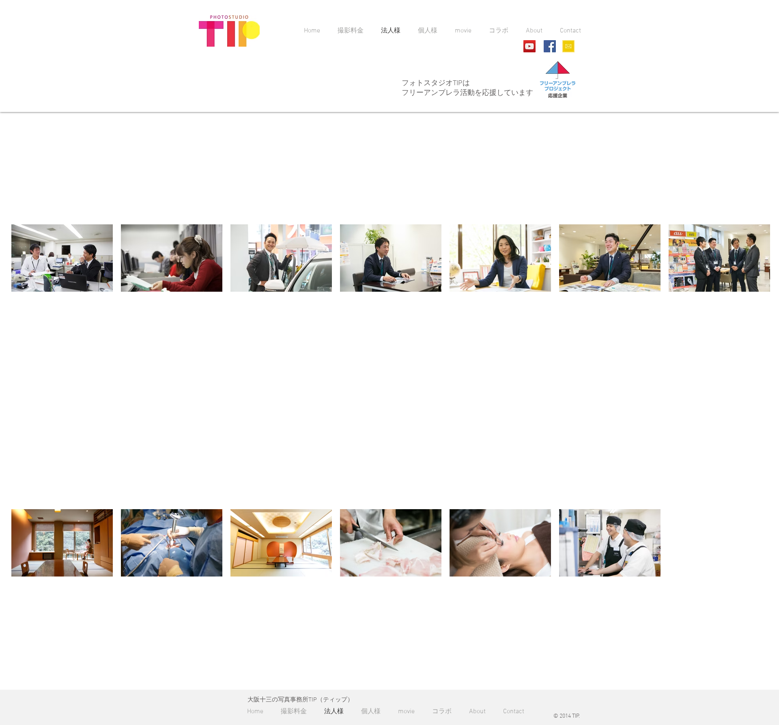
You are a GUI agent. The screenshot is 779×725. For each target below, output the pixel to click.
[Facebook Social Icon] (550, 46)
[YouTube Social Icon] (529, 46)
